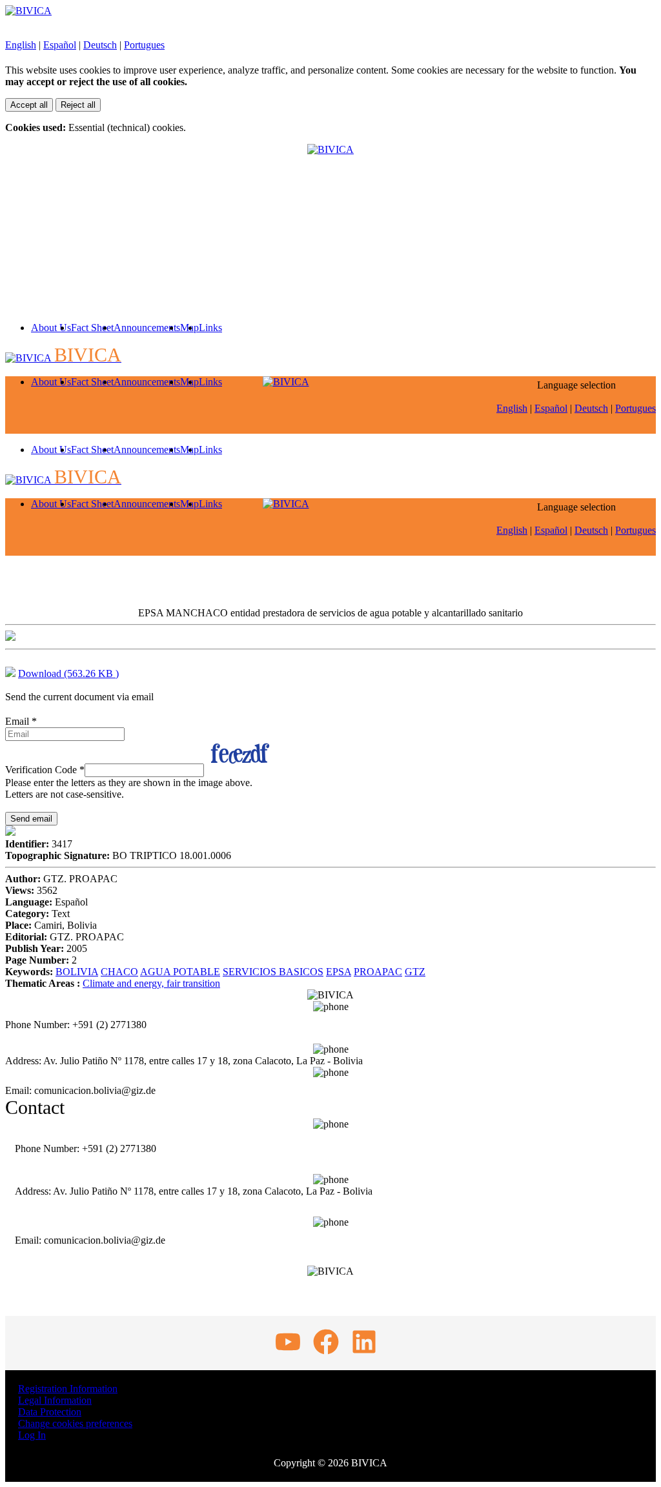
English (20, 44)
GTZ (415, 971)
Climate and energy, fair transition (151, 983)
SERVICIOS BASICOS (273, 971)
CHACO (119, 971)
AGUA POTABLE (180, 971)
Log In (32, 1435)
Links (210, 327)
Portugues (144, 44)
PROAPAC (378, 971)
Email (21, 721)
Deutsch (100, 44)
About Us (51, 327)
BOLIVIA (77, 971)
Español (59, 44)
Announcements (147, 327)
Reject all (78, 105)
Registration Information (67, 1388)
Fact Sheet (92, 327)
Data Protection (49, 1411)
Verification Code (45, 769)
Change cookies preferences (75, 1423)
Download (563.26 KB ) (68, 673)
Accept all (29, 105)
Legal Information (55, 1400)
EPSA (338, 971)
